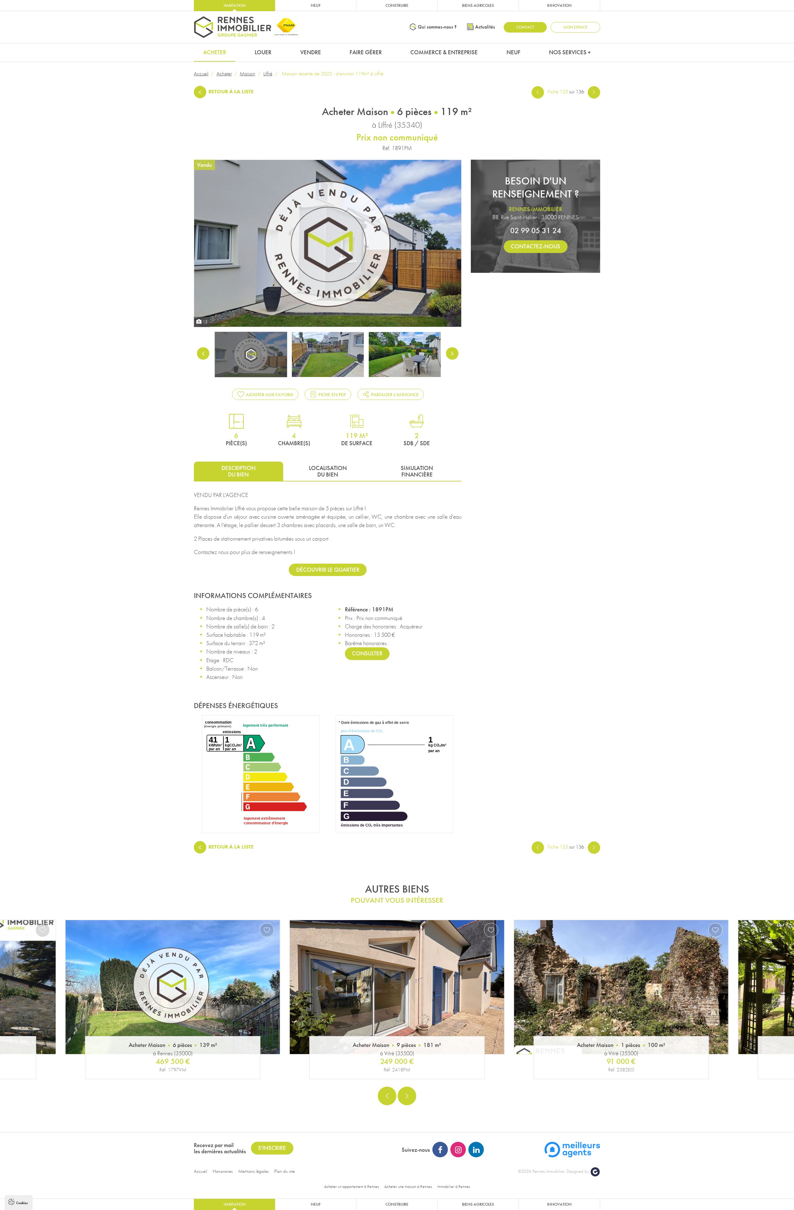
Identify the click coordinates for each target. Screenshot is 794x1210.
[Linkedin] (476, 1149)
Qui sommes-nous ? (437, 27)
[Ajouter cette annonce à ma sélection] (43, 930)
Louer (263, 52)
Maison (247, 73)
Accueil (201, 73)
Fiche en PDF (332, 395)
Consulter (367, 653)
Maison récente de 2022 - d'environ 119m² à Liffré (331, 73)
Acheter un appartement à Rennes (351, 1186)
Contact (525, 27)
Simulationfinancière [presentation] (417, 471)
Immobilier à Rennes (453, 1186)
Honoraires (223, 1171)
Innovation (559, 5)
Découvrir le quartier (327, 570)
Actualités (485, 27)
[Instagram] (458, 1149)
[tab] (238, 471)
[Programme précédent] (538, 91)
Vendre (310, 52)
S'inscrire (272, 1148)
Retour (231, 91)
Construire (397, 5)
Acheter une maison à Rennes (408, 1186)
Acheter (214, 52)
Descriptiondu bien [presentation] (238, 471)
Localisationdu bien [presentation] (328, 471)
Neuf (316, 5)
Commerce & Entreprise (444, 52)
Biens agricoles (478, 5)
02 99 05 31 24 (535, 230)
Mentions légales (253, 1171)
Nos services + (570, 52)
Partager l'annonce (395, 395)
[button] (387, 1096)
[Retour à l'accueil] (232, 27)
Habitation (235, 5)
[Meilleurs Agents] (572, 1149)
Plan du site (284, 1171)
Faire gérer (366, 52)
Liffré (267, 73)
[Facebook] (440, 1149)
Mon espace (575, 27)
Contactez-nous (535, 246)
